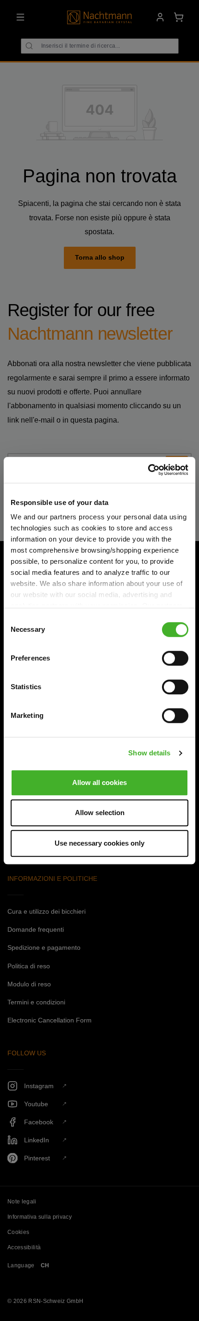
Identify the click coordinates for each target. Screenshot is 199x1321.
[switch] (175, 658)
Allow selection (99, 812)
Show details (149, 753)
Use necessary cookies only (99, 843)
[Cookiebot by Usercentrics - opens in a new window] (147, 470)
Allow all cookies (99, 782)
